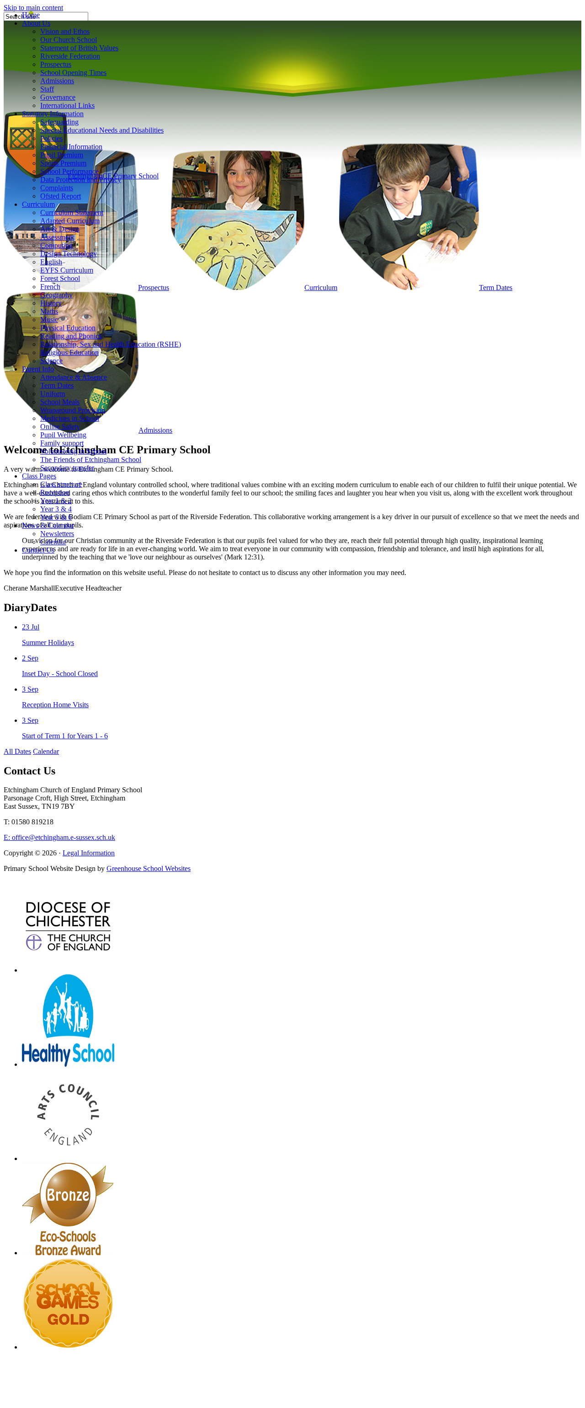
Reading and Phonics (70, 336)
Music (49, 319)
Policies (51, 138)
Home (31, 15)
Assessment (57, 237)
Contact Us (38, 550)
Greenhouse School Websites (148, 868)
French (50, 286)
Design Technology (68, 254)
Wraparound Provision (72, 410)
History (51, 303)
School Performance (69, 171)
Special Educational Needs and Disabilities (102, 130)
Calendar (53, 542)
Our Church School (68, 39)
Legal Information (89, 853)
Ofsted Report (60, 196)
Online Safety (60, 426)
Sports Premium (63, 163)
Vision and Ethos (65, 31)
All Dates (17, 751)
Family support (62, 443)
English (51, 262)
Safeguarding (59, 122)
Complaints (56, 188)
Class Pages (39, 476)
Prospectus (55, 64)
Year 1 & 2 (56, 501)
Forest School (60, 278)
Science (51, 361)
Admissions (57, 81)
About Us (36, 23)
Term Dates (57, 385)
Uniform (52, 394)
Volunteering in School (73, 451)
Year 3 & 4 (56, 509)
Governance (57, 97)
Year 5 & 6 (56, 517)
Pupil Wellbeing (63, 435)
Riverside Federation (70, 56)
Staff (47, 89)
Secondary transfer (67, 468)
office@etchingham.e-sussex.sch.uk (59, 837)
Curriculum (38, 204)
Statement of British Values (79, 48)
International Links (67, 105)
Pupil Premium (61, 155)
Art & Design (60, 229)
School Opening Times (73, 72)
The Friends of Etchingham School (90, 459)
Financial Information (71, 146)
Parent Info (38, 369)
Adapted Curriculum (70, 221)
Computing (56, 245)
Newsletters (57, 533)
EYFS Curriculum (66, 270)
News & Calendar (48, 525)
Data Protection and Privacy (80, 179)
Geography (56, 295)
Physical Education (68, 328)
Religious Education (69, 352)
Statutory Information (53, 114)
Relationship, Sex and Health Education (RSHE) (110, 344)
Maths (49, 311)
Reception (54, 492)
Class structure (61, 484)
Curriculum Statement (71, 212)
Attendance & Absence (73, 377)
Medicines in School (69, 418)
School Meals (60, 402)
